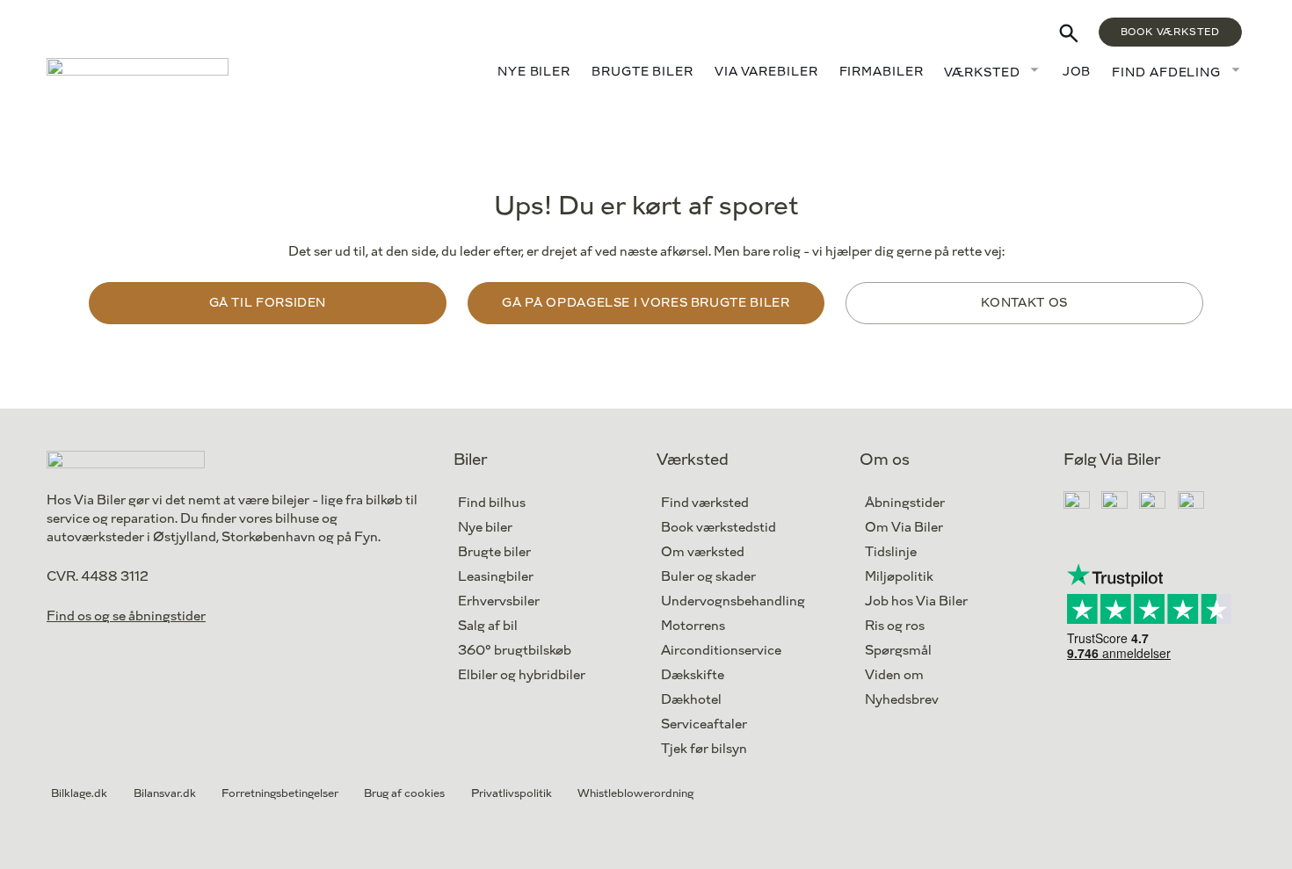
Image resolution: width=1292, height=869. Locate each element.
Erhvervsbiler (499, 601)
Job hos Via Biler (916, 601)
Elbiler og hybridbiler (521, 675)
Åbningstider (905, 503)
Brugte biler (642, 71)
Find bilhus (492, 503)
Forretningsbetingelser (279, 793)
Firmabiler (881, 71)
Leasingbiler (495, 576)
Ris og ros (895, 626)
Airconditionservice (721, 650)
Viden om (894, 675)
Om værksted (702, 552)
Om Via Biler (904, 527)
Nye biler (533, 71)
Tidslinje (891, 552)
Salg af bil (488, 626)
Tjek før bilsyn (704, 749)
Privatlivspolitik (511, 793)
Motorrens (693, 626)
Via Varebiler (766, 71)
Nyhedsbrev (902, 699)
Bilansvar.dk (165, 793)
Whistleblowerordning (635, 793)
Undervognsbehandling (733, 601)
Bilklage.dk (79, 793)
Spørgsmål (898, 650)
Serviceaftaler (704, 724)
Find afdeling (1166, 72)
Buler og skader (708, 576)
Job (1077, 71)
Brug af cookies (404, 793)
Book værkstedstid (718, 527)
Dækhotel (691, 699)
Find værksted (705, 503)
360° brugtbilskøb (514, 650)
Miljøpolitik (899, 576)
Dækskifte (692, 675)
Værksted (982, 72)
